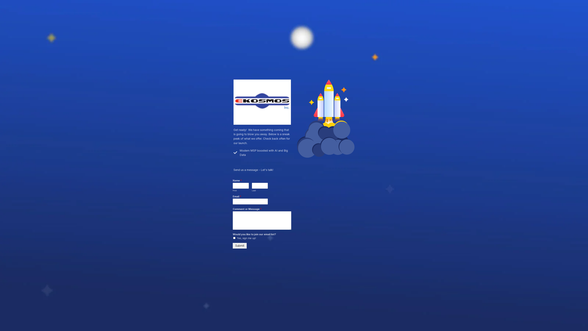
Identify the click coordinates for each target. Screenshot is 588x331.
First (235, 190)
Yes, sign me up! (246, 238)
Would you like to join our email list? (254, 234)
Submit (239, 245)
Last (254, 190)
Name (237, 180)
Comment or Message (247, 209)
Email (237, 196)
